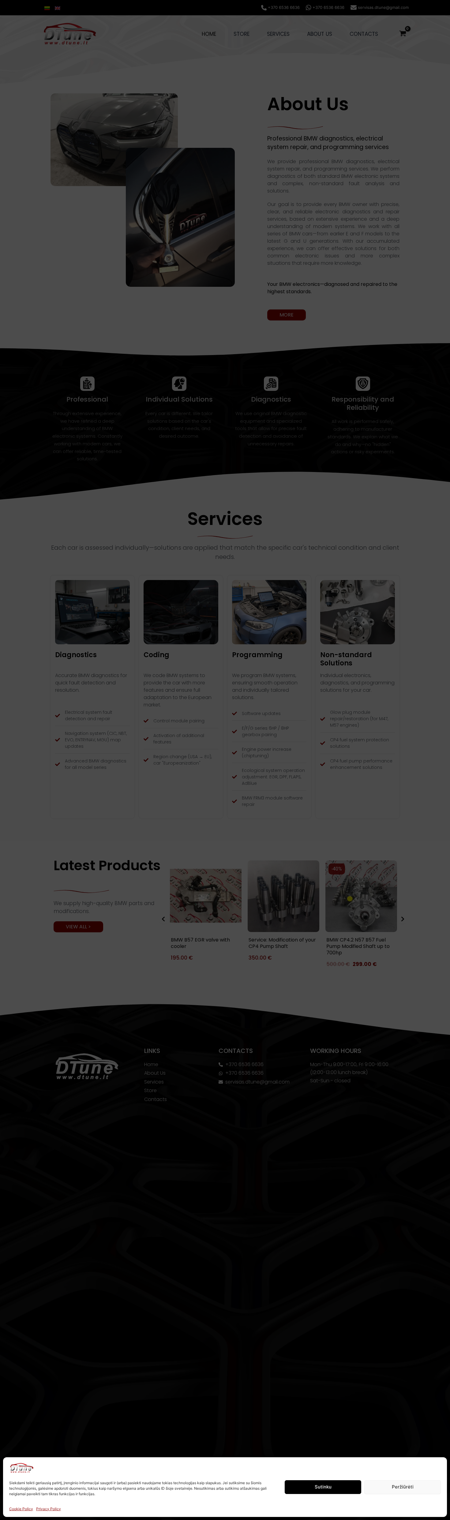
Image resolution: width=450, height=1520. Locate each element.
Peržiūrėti (403, 1487)
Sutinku (323, 1487)
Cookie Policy (21, 1509)
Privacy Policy (48, 1509)
